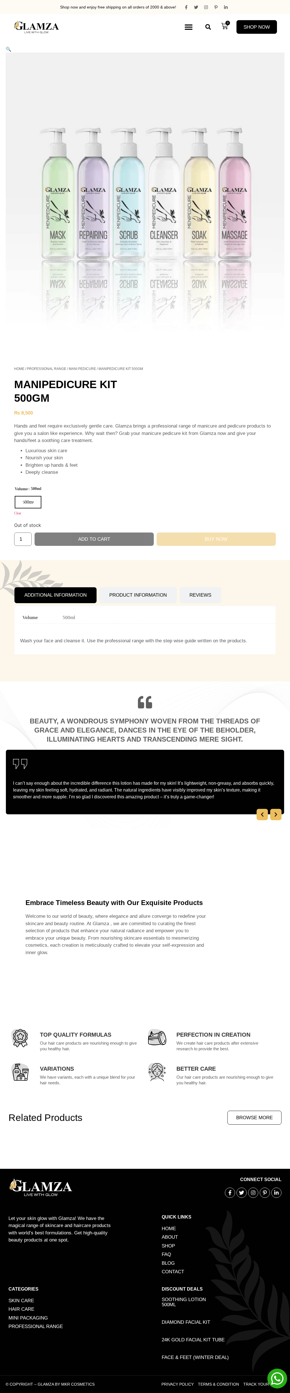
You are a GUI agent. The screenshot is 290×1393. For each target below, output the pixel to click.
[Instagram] (206, 7)
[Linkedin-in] (225, 7)
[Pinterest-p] (216, 7)
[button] (188, 27)
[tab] (55, 595)
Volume (21, 489)
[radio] (28, 502)
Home (19, 369)
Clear (17, 513)
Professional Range (46, 369)
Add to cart (94, 539)
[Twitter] (196, 7)
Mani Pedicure (82, 369)
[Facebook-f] (186, 7)
